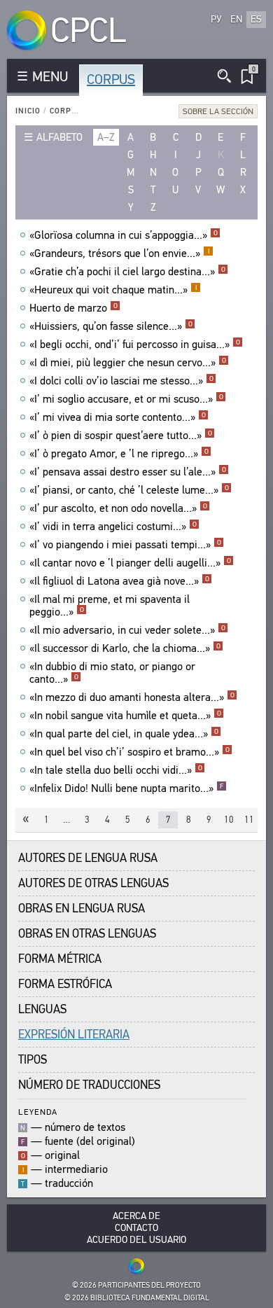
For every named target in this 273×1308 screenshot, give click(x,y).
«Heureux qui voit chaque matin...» (113, 290)
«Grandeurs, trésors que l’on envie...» (119, 253)
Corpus (111, 79)
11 (249, 819)
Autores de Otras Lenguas (93, 883)
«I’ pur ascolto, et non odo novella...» (118, 508)
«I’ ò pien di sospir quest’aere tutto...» (120, 435)
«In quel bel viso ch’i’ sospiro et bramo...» (129, 752)
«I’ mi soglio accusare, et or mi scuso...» (126, 399)
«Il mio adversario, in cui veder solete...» (127, 630)
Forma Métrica (60, 959)
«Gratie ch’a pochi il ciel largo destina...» (127, 271)
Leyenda (37, 1111)
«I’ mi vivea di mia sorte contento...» (117, 417)
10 (229, 819)
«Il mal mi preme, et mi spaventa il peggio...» (109, 605)
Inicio (28, 111)
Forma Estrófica (65, 984)
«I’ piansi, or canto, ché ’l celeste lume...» (129, 490)
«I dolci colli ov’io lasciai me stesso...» (121, 381)
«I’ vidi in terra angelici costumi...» (113, 526)
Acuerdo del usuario (136, 1240)
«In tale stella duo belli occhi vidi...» (115, 770)
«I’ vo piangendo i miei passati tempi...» (125, 544)
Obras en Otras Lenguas (87, 933)
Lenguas (42, 1009)
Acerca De (136, 1216)
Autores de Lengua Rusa (88, 858)
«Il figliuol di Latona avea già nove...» (119, 581)
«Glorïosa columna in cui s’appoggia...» (123, 235)
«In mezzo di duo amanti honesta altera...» (131, 697)
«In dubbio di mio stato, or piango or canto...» (112, 673)
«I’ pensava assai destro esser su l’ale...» (127, 472)
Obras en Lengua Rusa (81, 908)
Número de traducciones (89, 1085)
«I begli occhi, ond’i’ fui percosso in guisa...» (134, 344)
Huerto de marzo (73, 308)
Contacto (136, 1228)
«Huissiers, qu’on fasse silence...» (110, 326)
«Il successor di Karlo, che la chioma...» (124, 648)
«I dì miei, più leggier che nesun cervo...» (127, 362)
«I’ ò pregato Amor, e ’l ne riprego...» (119, 453)
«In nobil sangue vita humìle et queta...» (125, 715)
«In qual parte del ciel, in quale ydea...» (123, 734)
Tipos (32, 1059)
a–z (106, 137)
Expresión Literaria (74, 1034)
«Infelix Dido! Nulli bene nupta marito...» (126, 788)
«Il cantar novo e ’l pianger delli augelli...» (130, 563)
